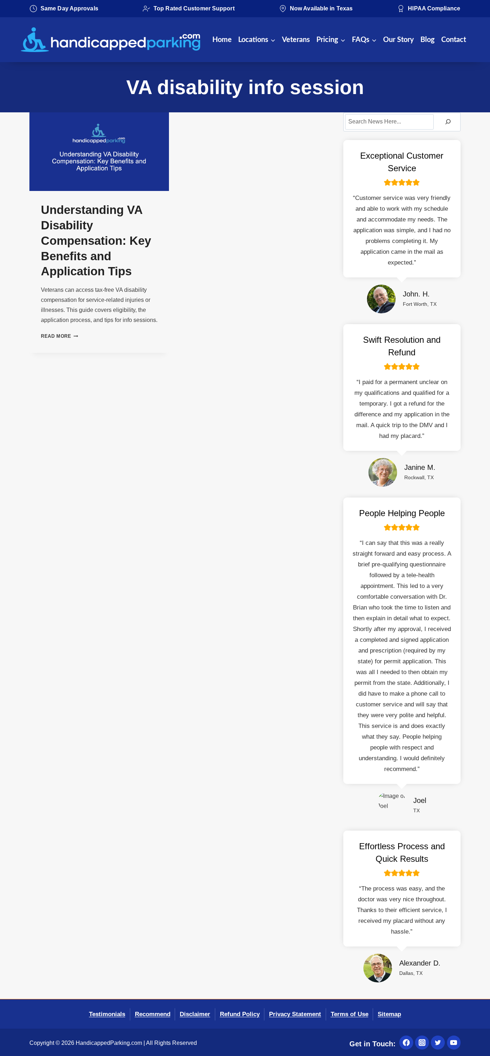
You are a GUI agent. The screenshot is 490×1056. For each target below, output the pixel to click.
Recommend (152, 1014)
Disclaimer (195, 1014)
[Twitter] (437, 1042)
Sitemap (389, 1014)
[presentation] (99, 151)
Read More (59, 336)
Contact (453, 39)
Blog (427, 39)
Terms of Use (349, 1014)
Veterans (296, 39)
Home (222, 39)
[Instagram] (422, 1042)
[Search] (448, 122)
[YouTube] (454, 1042)
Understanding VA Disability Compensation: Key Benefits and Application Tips (96, 240)
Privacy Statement (295, 1014)
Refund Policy (240, 1014)
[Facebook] (406, 1042)
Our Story (398, 39)
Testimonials (107, 1014)
